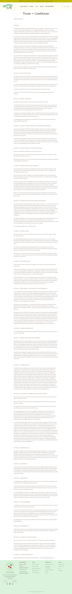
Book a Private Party (36, 568)
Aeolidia (42, 591)
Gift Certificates (35, 572)
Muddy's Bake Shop (34, 591)
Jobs (59, 568)
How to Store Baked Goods (49, 570)
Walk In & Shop (35, 566)
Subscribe (14, 581)
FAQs (46, 573)
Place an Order (35, 564)
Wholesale (60, 570)
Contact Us (60, 566)
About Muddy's (61, 564)
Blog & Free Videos (49, 564)
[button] (32, 6)
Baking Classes (35, 570)
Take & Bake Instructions (47, 567)
